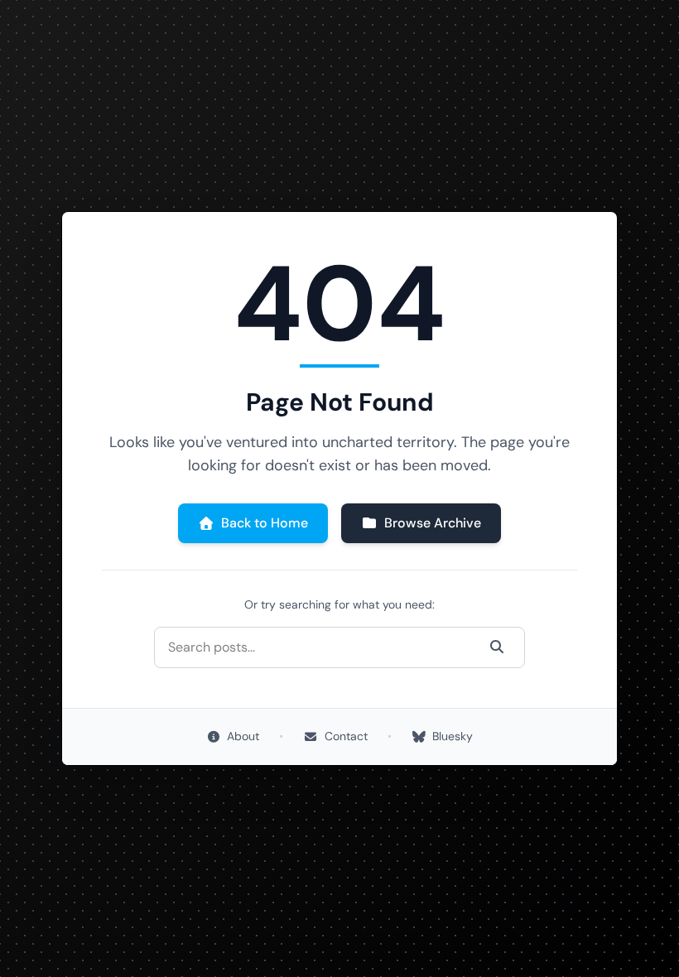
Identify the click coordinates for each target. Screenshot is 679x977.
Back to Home (264, 523)
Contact (346, 736)
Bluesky (452, 736)
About (243, 736)
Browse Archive (432, 523)
